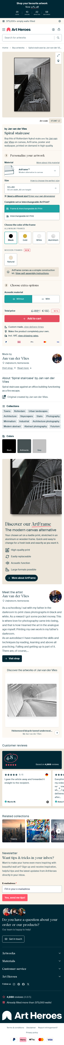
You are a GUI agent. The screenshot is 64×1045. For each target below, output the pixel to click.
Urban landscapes (38, 411)
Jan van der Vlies (17, 128)
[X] (28, 984)
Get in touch (15, 939)
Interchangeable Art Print (22, 216)
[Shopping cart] (59, 29)
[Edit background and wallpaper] (58, 60)
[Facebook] (23, 984)
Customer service (14, 968)
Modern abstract (12, 426)
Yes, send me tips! (15, 897)
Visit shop (7, 368)
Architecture (10, 416)
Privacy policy (32, 1032)
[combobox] (28, 37)
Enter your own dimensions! (31, 196)
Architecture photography (46, 421)
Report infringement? (47, 1027)
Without (20, 299)
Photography (53, 416)
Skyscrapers (26, 416)
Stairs (40, 416)
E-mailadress (9, 883)
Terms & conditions (15, 1027)
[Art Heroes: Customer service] (60, 968)
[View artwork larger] (58, 55)
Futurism (55, 426)
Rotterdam (19, 411)
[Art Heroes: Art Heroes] (60, 976)
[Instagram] (14, 984)
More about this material (48, 162)
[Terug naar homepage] (19, 29)
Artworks (8, 953)
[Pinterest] (18, 984)
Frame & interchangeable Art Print (26, 208)
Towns (7, 411)
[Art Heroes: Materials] (60, 961)
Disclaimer (31, 1027)
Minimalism (10, 421)
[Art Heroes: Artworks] (60, 953)
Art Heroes (9, 976)
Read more (23, 368)
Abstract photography (35, 426)
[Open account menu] (53, 29)
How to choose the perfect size (45, 180)
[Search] (58, 38)
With (48, 299)
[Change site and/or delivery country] (60, 21)
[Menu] (3, 29)
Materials (8, 961)
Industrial (24, 421)
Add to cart (34, 318)
